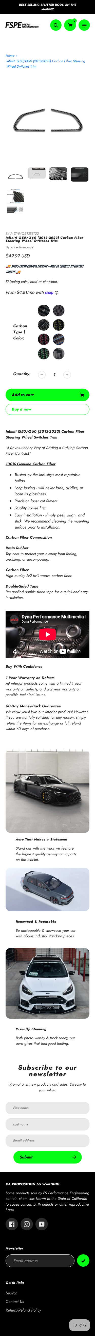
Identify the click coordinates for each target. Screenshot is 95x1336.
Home (10, 55)
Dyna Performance (19, 247)
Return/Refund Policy (23, 1310)
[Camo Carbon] (44, 325)
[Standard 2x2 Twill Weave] (44, 310)
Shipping (13, 281)
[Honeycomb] (59, 310)
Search (11, 1293)
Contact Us (15, 1301)
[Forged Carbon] (59, 354)
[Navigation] (84, 25)
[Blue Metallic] (59, 339)
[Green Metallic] (44, 354)
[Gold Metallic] (59, 325)
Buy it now (21, 409)
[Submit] (83, 1260)
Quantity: (21, 374)
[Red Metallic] (44, 339)
